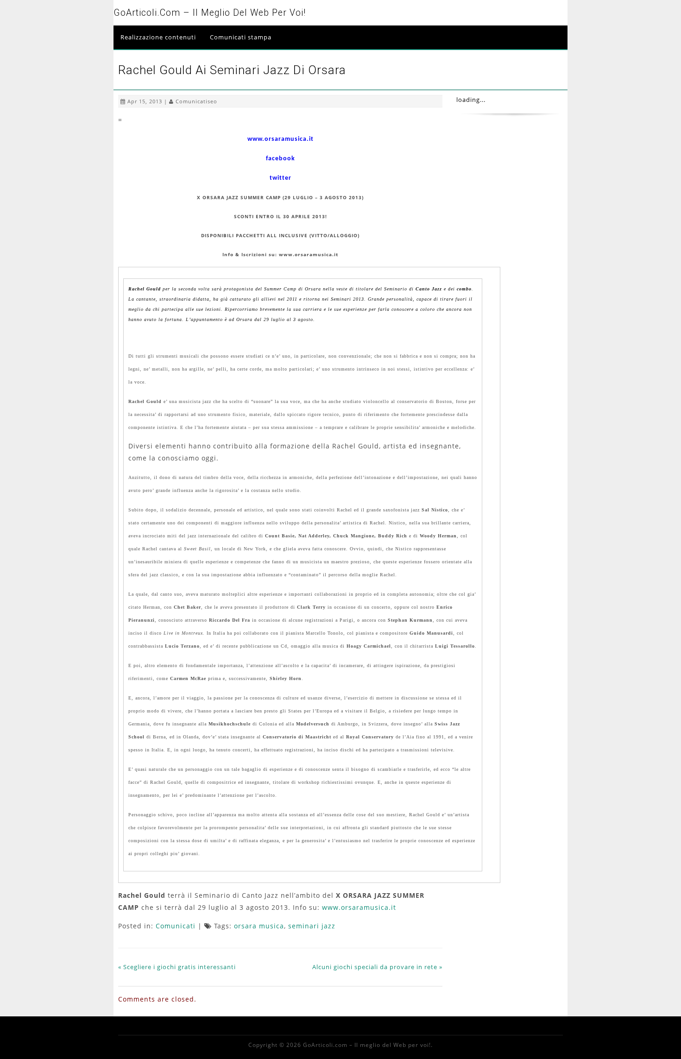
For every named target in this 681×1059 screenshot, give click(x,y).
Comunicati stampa (240, 37)
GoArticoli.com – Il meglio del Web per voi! (210, 12)
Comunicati (175, 925)
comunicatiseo (196, 101)
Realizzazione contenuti (158, 37)
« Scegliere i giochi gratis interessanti (177, 967)
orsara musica (259, 925)
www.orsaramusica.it (359, 907)
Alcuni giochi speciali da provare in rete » (377, 967)
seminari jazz (311, 925)
